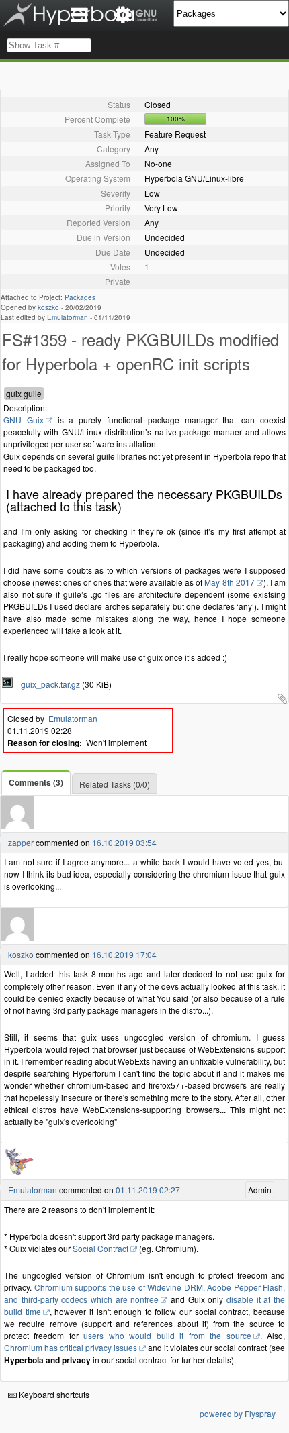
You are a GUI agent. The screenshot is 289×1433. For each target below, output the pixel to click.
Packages (80, 297)
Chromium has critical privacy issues (70, 1347)
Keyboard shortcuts (53, 1394)
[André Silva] (17, 1173)
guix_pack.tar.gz (47, 684)
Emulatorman (67, 317)
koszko (48, 307)
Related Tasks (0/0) (114, 784)
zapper (21, 842)
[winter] (17, 825)
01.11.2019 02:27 (148, 1190)
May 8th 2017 (229, 582)
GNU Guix (23, 419)
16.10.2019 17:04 (124, 954)
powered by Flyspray (238, 1413)
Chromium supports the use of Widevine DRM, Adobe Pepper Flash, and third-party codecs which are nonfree (144, 1293)
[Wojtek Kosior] (17, 937)
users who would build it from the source (167, 1335)
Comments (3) (36, 782)
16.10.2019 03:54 (124, 842)
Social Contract (100, 1248)
